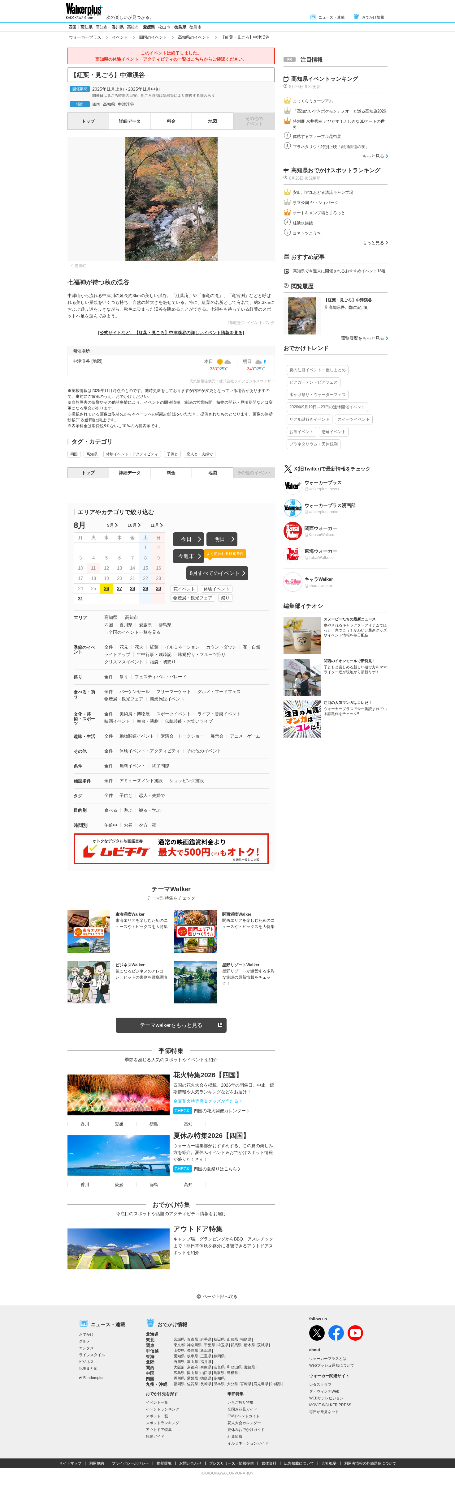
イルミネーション (182, 647)
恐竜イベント (334, 431)
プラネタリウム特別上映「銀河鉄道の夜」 (331, 146)
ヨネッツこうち (307, 233)
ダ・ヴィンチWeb (324, 1391)
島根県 (232, 1373)
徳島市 (195, 27)
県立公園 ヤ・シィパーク (315, 202)
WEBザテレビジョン (326, 1398)
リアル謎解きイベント (309, 419)
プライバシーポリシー (130, 1463)
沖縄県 (276, 1384)
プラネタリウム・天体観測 (313, 444)
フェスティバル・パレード (161, 676)
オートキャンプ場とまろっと (319, 213)
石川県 (179, 1362)
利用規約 (96, 1463)
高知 (188, 1124)
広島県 (179, 1373)
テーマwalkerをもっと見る (171, 1025)
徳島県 (180, 27)
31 (80, 598)
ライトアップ (117, 654)
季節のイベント (84, 649)
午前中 (110, 825)
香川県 (118, 27)
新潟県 (205, 1350)
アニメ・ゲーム (245, 736)
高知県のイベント (194, 37)
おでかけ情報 (373, 17)
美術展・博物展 (134, 713)
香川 (84, 1124)
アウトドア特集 (198, 1229)
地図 (212, 121)
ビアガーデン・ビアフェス (313, 382)
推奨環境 (164, 1463)
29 (145, 588)
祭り (225, 597)
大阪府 (179, 1367)
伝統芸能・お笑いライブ (189, 721)
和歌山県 (234, 1367)
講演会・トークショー (182, 736)
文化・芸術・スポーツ (84, 719)
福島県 (245, 1339)
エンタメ (86, 1348)
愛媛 (119, 1124)
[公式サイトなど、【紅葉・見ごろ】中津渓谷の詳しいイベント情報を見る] (171, 332)
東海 (150, 1356)
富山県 (192, 1362)
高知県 (86, 27)
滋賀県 (249, 1367)
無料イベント (132, 765)
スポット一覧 (157, 1416)
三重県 (205, 1356)
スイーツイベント (354, 419)
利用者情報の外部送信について (370, 1463)
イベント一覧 (157, 1402)
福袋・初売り (163, 661)
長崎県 (205, 1384)
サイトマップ (70, 1463)
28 (132, 588)
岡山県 (192, 1373)
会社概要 (329, 1463)
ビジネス (86, 1362)
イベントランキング (162, 1409)
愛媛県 (149, 27)
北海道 (152, 1334)
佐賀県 (192, 1384)
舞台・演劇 (147, 721)
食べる (110, 810)
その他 (80, 751)
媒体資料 (269, 1463)
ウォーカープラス (85, 37)
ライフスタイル (92, 1355)
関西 (150, 1367)
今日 (186, 539)
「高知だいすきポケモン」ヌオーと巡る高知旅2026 (339, 111)
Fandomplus (93, 1378)
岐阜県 (192, 1356)
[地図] (96, 361)
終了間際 (160, 765)
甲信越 (152, 1350)
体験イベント (217, 588)
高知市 (102, 27)
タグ (78, 795)
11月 (154, 525)
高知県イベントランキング (324, 79)
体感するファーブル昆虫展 (317, 136)
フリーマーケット (173, 691)
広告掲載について (299, 1463)
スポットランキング (162, 1423)
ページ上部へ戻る (220, 1296)
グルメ (84, 1341)
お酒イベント (301, 431)
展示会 (216, 736)
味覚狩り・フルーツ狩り (202, 654)
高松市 (133, 27)
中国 (150, 1373)
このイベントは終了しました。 (171, 56)
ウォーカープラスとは (327, 1358)
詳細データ (130, 121)
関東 (150, 1345)
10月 (132, 525)
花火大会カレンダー (244, 1423)
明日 (219, 539)
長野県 (192, 1350)
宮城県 (179, 1339)
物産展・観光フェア (192, 597)
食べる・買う (84, 694)
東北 (150, 1339)
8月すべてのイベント (215, 573)
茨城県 (262, 1345)
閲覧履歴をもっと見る (362, 338)
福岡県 (179, 1384)
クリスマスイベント (123, 661)
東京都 (179, 1345)
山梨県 (179, 1350)
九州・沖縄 (156, 1384)
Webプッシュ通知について (331, 1365)
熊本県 (219, 1384)
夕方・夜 (147, 825)
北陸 (150, 1362)
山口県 (205, 1373)
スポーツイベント (173, 713)
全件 (108, 647)
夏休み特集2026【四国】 (211, 1135)
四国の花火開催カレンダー (210, 1110)
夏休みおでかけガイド (246, 1430)
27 (119, 588)
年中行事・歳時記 (154, 654)
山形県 (232, 1339)
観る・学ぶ (150, 810)
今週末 (186, 556)
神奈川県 (194, 1345)
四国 (72, 27)
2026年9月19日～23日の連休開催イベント (327, 407)
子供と (172, 454)
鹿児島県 (261, 1384)
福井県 (205, 1362)
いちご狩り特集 (241, 1402)
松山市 (164, 27)
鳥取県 (219, 1373)
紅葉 (154, 647)
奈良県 (219, 1367)
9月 (110, 525)
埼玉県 (222, 1345)
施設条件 (82, 780)
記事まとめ (88, 1368)
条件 (78, 766)
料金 (171, 121)
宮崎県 (245, 1384)
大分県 (232, 1384)
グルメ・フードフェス (219, 691)
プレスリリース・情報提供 (231, 1463)
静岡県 (219, 1356)
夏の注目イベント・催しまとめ (317, 370)
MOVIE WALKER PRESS (330, 1405)
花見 (123, 647)
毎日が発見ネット (324, 1412)
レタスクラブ (320, 1384)
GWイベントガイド (244, 1416)
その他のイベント (204, 750)
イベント (120, 37)
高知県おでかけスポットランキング (335, 170)
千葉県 (209, 1345)
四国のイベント (153, 37)
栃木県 (249, 1345)
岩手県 (205, 1339)
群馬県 (236, 1345)
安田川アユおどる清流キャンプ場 (323, 192)
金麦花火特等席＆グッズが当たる (205, 1101)
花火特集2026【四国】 (208, 1075)
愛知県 (179, 1356)
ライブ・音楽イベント (219, 713)
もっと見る (373, 156)
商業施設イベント (167, 698)
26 (106, 588)
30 (158, 588)
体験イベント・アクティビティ (132, 454)
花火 (139, 647)
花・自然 (251, 647)
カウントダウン (221, 647)
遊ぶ (128, 810)
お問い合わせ (190, 1463)
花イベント (184, 588)
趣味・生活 (84, 736)
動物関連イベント (136, 736)
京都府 (192, 1367)
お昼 (128, 825)
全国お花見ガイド (242, 1409)
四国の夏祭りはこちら (206, 1168)
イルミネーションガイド (248, 1443)
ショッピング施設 (186, 780)
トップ (88, 121)
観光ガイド (155, 1436)
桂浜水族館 (303, 223)
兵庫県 (205, 1367)
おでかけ (86, 1334)
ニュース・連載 (331, 17)
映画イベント (117, 721)
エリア (81, 617)
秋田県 (219, 1339)
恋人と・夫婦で (200, 454)
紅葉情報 (235, 1436)
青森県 (192, 1339)
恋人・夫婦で (152, 795)
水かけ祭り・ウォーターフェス (317, 394)
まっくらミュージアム (313, 101)
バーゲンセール (134, 691)
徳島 (154, 1124)
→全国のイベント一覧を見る (132, 632)
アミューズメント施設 (141, 780)
